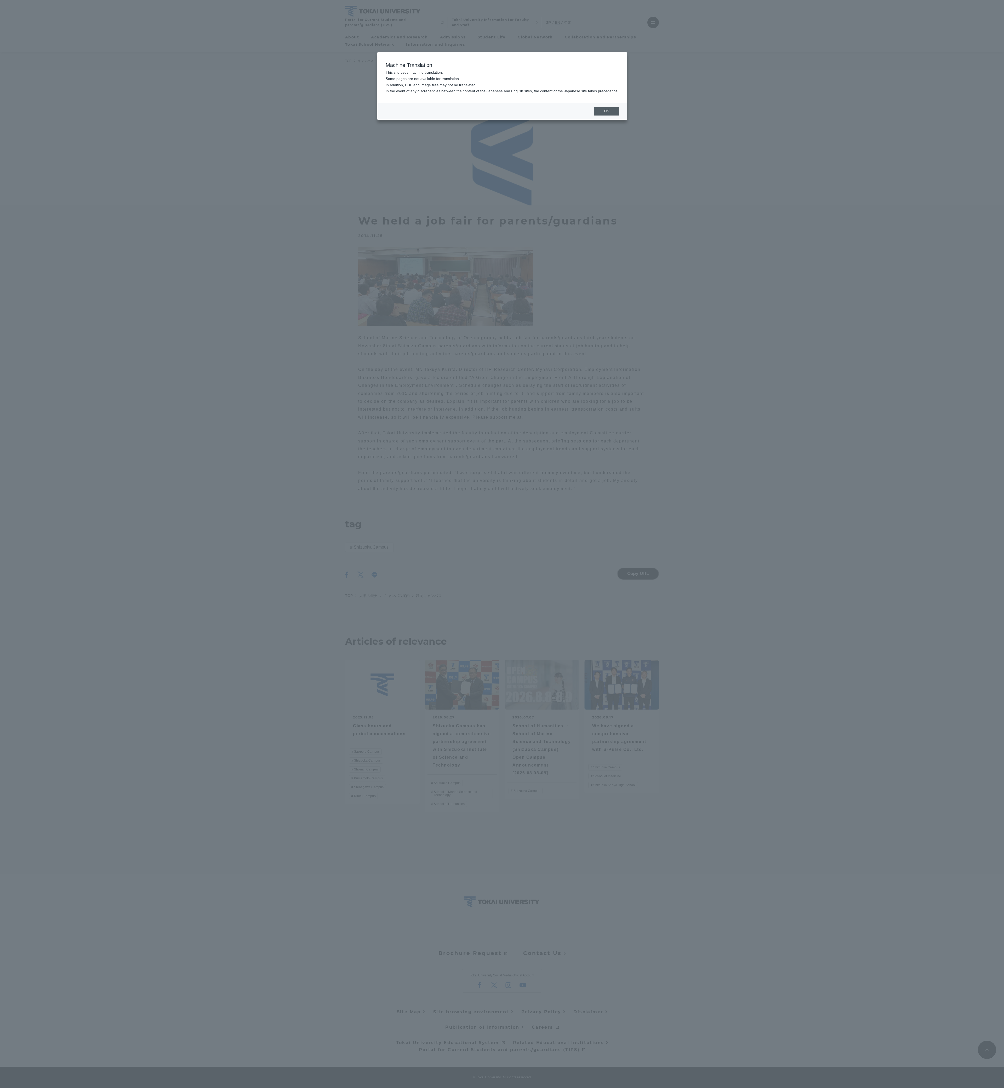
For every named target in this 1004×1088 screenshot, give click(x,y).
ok (606, 111)
